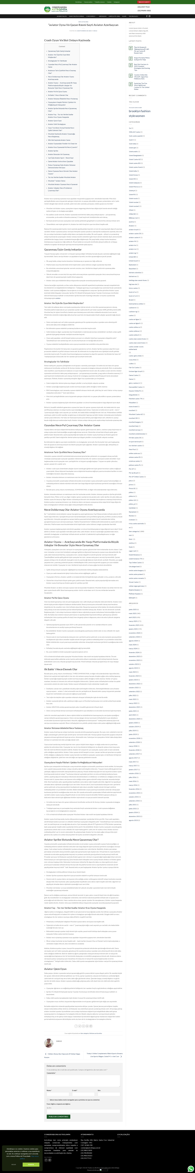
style (132, 116)
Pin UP (131, 469)
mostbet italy (133, 426)
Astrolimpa (78, 2)
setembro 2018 (134, 742)
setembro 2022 (134, 691)
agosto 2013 (133, 820)
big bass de (133, 284)
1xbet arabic (133, 151)
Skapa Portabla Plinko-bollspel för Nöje (142, 59)
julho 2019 (132, 730)
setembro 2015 (134, 801)
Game (131, 379)
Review (131, 516)
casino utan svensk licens (137, 339)
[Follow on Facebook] (147, 16)
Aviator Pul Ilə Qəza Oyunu (57, 91)
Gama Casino (133, 375)
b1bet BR (132, 257)
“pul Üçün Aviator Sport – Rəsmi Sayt (60, 158)
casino (131, 315)
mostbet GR (133, 418)
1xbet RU (132, 194)
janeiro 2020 (133, 723)
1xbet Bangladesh (135, 155)
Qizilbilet (132, 508)
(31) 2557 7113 (144, 7)
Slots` (131, 539)
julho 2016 (132, 777)
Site (99, 1090)
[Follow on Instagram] (149, 16)
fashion (146, 111)
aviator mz (132, 249)
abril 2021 (132, 715)
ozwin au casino (134, 461)
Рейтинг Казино (134, 594)
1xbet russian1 (134, 206)
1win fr (131, 140)
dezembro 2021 (134, 707)
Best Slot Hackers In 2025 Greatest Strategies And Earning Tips (142, 67)
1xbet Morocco (134, 187)
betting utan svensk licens (138, 280)
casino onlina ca (134, 327)
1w (130, 128)
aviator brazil (133, 229)
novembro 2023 (134, 660)
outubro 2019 (134, 726)
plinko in (132, 496)
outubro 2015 (134, 797)
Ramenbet (132, 512)
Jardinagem (102, 16)
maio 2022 (132, 699)
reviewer (132, 520)
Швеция (132, 598)
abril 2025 (132, 617)
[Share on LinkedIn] (91, 1026)
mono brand (133, 406)
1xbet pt (132, 190)
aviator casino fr (134, 237)
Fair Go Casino (134, 367)
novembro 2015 (134, 793)
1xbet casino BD (134, 163)
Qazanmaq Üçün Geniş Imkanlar (59, 51)
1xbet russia (133, 198)
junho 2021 (133, 711)
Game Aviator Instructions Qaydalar (60, 161)
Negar (13, 1164)
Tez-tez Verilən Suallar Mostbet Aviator (62, 177)
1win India (132, 144)
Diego (95, 30)
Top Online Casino (135, 562)
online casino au (134, 453)
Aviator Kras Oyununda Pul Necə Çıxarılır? (62, 147)
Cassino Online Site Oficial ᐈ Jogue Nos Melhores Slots (141, 77)
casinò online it (134, 335)
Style (130, 547)
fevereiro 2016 (134, 789)
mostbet (132, 410)
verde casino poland (136, 574)
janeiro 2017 (133, 769)
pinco (131, 481)
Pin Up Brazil (133, 473)
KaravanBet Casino (135, 387)
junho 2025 (133, 609)
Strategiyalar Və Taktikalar (57, 61)
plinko (131, 492)
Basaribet (132, 268)
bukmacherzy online (136, 304)
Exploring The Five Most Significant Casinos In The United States (141, 86)
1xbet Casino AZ (135, 159)
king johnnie (133, 395)
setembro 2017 (134, 754)
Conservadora (88, 2)
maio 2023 (132, 672)
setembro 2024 (134, 637)
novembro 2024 (134, 633)
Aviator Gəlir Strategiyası (57, 124)
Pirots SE (132, 488)
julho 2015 (132, 805)
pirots (131, 484)
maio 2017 (132, 762)
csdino (131, 363)
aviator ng (132, 253)
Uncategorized (134, 566)
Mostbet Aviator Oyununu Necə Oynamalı (62, 184)
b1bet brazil (133, 261)
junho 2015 (133, 808)
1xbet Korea (133, 175)
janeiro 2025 (133, 629)
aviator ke (132, 245)
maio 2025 (132, 613)
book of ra (132, 292)
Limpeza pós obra (114, 16)
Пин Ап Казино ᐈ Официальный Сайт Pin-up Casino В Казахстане (141, 50)
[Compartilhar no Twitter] (79, 1026)
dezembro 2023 (134, 656)
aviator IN (132, 241)
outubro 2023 (134, 664)
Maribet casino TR (135, 399)
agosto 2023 (133, 668)
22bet (131, 210)
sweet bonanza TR (135, 559)
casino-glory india (135, 356)
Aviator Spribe (53, 151)
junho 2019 (133, 734)
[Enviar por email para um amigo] (83, 1026)
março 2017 (133, 765)
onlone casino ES (134, 457)
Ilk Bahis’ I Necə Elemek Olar (58, 95)
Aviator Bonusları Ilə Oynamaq (58, 154)
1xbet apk (132, 148)
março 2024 (133, 648)
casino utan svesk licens (137, 343)
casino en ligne (134, 319)
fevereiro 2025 (134, 625)
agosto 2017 (133, 758)
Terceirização (133, 16)
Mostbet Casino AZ (136, 414)
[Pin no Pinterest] (87, 1026)
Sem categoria (83, 21)
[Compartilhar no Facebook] (76, 1026)
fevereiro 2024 (134, 652)
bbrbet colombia (135, 272)
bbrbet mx (132, 276)
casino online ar (134, 331)
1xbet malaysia (134, 183)
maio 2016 (132, 781)
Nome (49, 1090)
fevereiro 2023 (134, 676)
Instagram (117, 2)
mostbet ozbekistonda (137, 434)
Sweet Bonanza (134, 555)
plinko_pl (132, 504)
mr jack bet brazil (135, 442)
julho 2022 (132, 695)
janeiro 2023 (133, 680)
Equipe (124, 16)
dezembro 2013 (134, 816)
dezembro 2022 (134, 684)
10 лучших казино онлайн (135, 107)
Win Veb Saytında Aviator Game (59, 140)
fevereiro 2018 (134, 750)
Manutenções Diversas (76, 16)
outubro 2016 (134, 773)
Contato (109, 2)
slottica (131, 543)
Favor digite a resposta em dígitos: (58, 1104)
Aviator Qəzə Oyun (55, 121)
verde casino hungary (136, 570)
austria (131, 222)
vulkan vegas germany (136, 586)
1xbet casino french (136, 167)
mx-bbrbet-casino (135, 445)
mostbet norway (134, 430)
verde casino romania (136, 578)
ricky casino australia (136, 523)
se (129, 527)
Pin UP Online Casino (136, 477)
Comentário (51, 1073)
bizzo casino (133, 288)
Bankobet (132, 265)
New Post (132, 449)
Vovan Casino (133, 582)
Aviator (131, 226)
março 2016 (133, 785)
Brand (131, 300)
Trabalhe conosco (100, 2)
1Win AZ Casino (134, 132)
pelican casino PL (135, 465)
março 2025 (133, 621)
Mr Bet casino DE (135, 438)
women (140, 116)
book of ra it (133, 296)
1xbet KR (132, 179)
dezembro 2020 (134, 719)
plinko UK (132, 500)
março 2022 (133, 703)
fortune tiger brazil (135, 371)
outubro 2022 (134, 687)
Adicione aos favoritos (95, 1033)
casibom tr (132, 308)
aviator (57, 298)
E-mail (74, 1090)
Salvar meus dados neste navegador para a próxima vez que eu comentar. (75, 1100)
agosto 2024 (133, 641)
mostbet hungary (135, 422)
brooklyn (134, 111)
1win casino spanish (135, 136)
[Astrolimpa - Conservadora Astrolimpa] (56, 9)
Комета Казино (134, 590)
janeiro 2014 (133, 812)
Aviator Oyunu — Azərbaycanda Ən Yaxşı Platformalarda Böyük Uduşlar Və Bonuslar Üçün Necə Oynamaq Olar (62, 85)
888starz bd (133, 218)
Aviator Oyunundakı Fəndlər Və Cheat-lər (62, 144)
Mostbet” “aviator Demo (56, 181)
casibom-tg (133, 311)
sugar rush (132, 551)
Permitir (31, 1164)
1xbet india (133, 171)
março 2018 (133, 746)
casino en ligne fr (134, 323)
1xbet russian (133, 202)
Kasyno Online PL (135, 391)
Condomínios (90, 16)
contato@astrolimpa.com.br (90, 1148)
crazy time (132, 360)
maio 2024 (132, 645)
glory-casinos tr (134, 383)
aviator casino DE (135, 233)
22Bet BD (132, 214)
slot (130, 535)
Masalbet (132, 402)
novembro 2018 (134, 738)
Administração (62, 16)
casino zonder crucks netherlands (136, 348)
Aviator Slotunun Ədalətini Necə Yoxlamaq (63, 99)
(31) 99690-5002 (144, 11)
